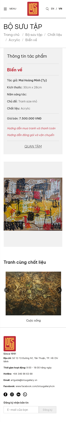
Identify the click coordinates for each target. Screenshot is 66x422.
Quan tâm (33, 146)
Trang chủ (11, 35)
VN (60, 8)
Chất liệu (55, 35)
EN (52, 8)
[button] (10, 9)
